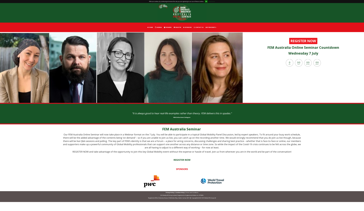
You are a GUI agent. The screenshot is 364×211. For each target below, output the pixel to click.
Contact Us (199, 27)
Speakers (168, 27)
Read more (212, 1)
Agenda (159, 27)
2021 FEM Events (210, 27)
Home (151, 27)
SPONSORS (188, 27)
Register (178, 27)
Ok (206, 1)
